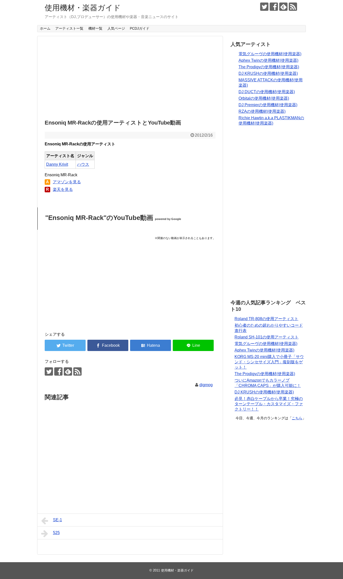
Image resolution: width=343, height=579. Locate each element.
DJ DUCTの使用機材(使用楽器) (267, 92)
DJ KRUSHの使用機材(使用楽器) (268, 73)
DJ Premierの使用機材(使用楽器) (268, 105)
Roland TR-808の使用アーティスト (266, 319)
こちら (297, 418)
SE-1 (57, 520)
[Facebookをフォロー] (274, 7)
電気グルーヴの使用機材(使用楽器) (270, 54)
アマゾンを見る (67, 182)
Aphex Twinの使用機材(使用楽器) (268, 60)
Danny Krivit (57, 164)
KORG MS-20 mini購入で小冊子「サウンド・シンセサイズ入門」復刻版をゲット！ (269, 362)
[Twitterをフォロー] (264, 7)
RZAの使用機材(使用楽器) (262, 111)
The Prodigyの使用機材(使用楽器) (269, 67)
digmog (206, 385)
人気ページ (116, 28)
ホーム (45, 28)
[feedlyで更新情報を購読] (283, 7)
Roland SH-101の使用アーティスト (267, 337)
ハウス (83, 164)
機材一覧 (95, 28)
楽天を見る (63, 189)
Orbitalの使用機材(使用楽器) (264, 98)
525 (56, 533)
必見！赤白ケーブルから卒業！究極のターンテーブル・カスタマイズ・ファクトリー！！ (269, 403)
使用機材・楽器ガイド (83, 8)
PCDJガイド (139, 28)
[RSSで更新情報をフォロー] (293, 7)
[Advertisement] (130, 76)
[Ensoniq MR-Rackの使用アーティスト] (150, 345)
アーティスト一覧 (69, 28)
